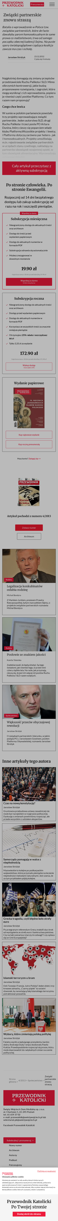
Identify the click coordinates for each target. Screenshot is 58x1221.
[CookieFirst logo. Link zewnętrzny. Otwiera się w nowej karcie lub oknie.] (7, 1174)
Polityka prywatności (46, 1171)
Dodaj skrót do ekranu (29, 1214)
